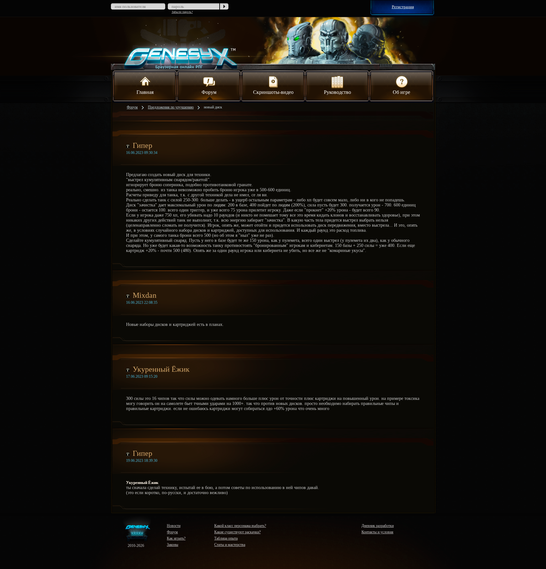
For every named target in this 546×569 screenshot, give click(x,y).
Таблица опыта (226, 538)
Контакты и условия (377, 532)
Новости (173, 525)
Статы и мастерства (229, 544)
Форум (209, 92)
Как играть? (176, 538)
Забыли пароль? (182, 12)
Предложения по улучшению (171, 107)
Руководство (337, 92)
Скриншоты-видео (273, 92)
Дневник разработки (377, 525)
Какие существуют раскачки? (237, 532)
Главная (145, 92)
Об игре (401, 92)
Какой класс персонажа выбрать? (240, 525)
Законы (172, 544)
